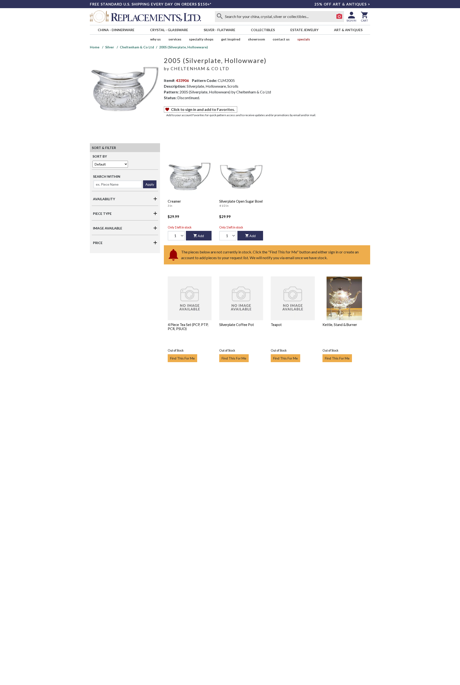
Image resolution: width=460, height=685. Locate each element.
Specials (303, 39)
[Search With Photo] (339, 16)
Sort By (99, 156)
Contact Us (281, 39)
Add (201, 236)
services (174, 39)
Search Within (106, 176)
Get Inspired (230, 39)
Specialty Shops (201, 39)
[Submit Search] (219, 16)
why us (155, 39)
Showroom (256, 39)
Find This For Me (182, 358)
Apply (149, 184)
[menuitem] (116, 29)
